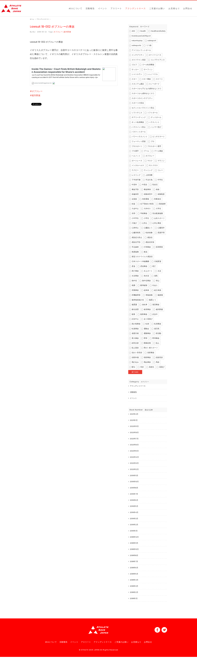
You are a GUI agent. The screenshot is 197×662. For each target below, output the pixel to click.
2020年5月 (134, 451)
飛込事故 (147, 362)
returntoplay (136, 40)
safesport (151, 40)
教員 (145, 252)
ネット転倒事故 (137, 122)
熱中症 (134, 280)
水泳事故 (135, 276)
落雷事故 (155, 304)
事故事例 (147, 189)
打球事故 (147, 247)
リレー (160, 170)
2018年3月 (134, 586)
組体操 (146, 290)
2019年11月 (134, 475)
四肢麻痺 (162, 204)
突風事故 (135, 290)
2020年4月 (134, 457)
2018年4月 (134, 580)
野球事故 (155, 338)
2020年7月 (134, 438)
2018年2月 (134, 592)
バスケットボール (138, 131)
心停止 (144, 223)
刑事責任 (157, 199)
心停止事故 (156, 223)
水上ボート (148, 271)
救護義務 (135, 252)
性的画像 (149, 232)
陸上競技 (135, 347)
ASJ (33, 32)
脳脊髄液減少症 (137, 300)
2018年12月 (134, 537)
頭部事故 (150, 352)
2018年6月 (134, 567)
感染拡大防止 (136, 237)
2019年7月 (134, 494)
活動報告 (133, 392)
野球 (145, 338)
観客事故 (143, 314)
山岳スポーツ (159, 218)
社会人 (155, 285)
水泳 (159, 271)
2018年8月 (134, 555)
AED (133, 31)
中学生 (160, 179)
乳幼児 (155, 184)
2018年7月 (134, 561)
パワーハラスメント (139, 136)
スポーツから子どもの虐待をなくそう (146, 88)
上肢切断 (149, 175)
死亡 (154, 266)
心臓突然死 (135, 232)
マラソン (161, 160)
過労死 (156, 328)
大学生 (158, 208)
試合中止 (135, 319)
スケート (159, 79)
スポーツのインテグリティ (142, 98)
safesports (136, 45)
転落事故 (135, 328)
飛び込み (135, 362)
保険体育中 (148, 194)
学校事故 (143, 213)
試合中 (155, 314)
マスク (150, 160)
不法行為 (149, 179)
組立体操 (157, 290)
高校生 (151, 367)
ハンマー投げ (155, 127)
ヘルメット (135, 156)
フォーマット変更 (138, 141)
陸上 (157, 343)
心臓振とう (148, 227)
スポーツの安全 (137, 103)
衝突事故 (147, 309)
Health (143, 31)
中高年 (134, 184)
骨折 (142, 367)
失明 (133, 213)
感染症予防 (135, 242)
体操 (157, 189)
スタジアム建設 (137, 84)
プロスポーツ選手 (154, 146)
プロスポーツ (136, 146)
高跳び (161, 367)
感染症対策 (149, 242)
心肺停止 (135, 227)
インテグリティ (137, 55)
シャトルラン (136, 74)
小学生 (146, 218)
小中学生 (135, 218)
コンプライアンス (157, 60)
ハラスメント (154, 122)
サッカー (135, 69)
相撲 (133, 285)
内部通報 (145, 199)
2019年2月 (134, 524)
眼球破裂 (143, 285)
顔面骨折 (159, 357)
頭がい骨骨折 (136, 352)
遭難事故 (147, 333)
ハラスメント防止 (138, 127)
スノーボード (154, 84)
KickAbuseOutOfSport (141, 36)
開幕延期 (147, 343)
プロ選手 (135, 151)
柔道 (133, 266)
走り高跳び (148, 319)
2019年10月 (134, 481)
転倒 (147, 324)
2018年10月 (134, 549)
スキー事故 (146, 79)
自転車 (144, 304)
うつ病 (148, 45)
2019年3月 (134, 518)
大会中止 (135, 208)
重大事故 (135, 338)
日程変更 (157, 261)
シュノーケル (152, 74)
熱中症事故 (146, 280)
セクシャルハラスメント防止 (142, 108)
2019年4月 (134, 512)
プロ (152, 141)
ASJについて (51, 642)
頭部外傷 (135, 357)
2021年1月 (134, 420)
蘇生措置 (135, 309)
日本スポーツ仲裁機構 (140, 261)
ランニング (148, 170)
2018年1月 (134, 598)
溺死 (156, 276)
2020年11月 (134, 426)
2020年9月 (134, 432)
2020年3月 (134, 463)
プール (146, 151)
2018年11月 (134, 543)
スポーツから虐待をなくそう (142, 93)
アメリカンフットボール (141, 50)
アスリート (86, 642)
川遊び (134, 223)
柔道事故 (143, 266)
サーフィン (148, 69)
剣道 (133, 204)
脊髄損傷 (149, 295)
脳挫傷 (160, 295)
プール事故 (158, 151)
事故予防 (135, 189)
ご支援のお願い (121, 642)
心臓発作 (161, 227)
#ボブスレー (36, 91)
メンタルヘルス (137, 165)
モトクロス (153, 165)
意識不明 (161, 232)
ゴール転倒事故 (148, 64)
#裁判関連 (35, 95)
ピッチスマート (158, 136)
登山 (157, 280)
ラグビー (135, 170)
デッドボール (155, 117)
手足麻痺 (135, 247)
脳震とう (152, 300)
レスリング (135, 175)
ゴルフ (134, 64)
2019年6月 (134, 500)
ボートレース (136, 160)
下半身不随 (135, 179)
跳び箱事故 (135, 324)
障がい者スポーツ (150, 347)
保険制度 (161, 194)
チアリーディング (138, 117)
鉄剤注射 (135, 343)
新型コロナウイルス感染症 (142, 256)
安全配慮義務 (157, 213)
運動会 (146, 328)
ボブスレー (58, 32)
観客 (133, 314)
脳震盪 (134, 304)
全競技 (134, 199)
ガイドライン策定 (138, 60)
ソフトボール (152, 112)
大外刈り (147, 208)
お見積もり (136, 642)
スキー (134, 79)
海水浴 (146, 276)
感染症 (150, 237)
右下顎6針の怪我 (147, 204)
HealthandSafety (158, 31)
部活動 (158, 333)
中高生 (144, 184)
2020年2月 (134, 469)
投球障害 (159, 247)
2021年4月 (134, 414)
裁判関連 (67, 32)
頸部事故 (147, 357)
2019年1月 (134, 531)
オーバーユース (155, 55)
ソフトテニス (136, 112)
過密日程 (135, 333)
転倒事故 (157, 324)
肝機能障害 (135, 295)
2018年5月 (134, 574)
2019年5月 (134, 506)
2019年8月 (134, 487)
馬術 (157, 362)
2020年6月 (134, 444)
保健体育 (135, 194)
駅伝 (133, 367)
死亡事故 (135, 271)
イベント (133, 398)
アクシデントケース (138, 386)
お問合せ (148, 642)
